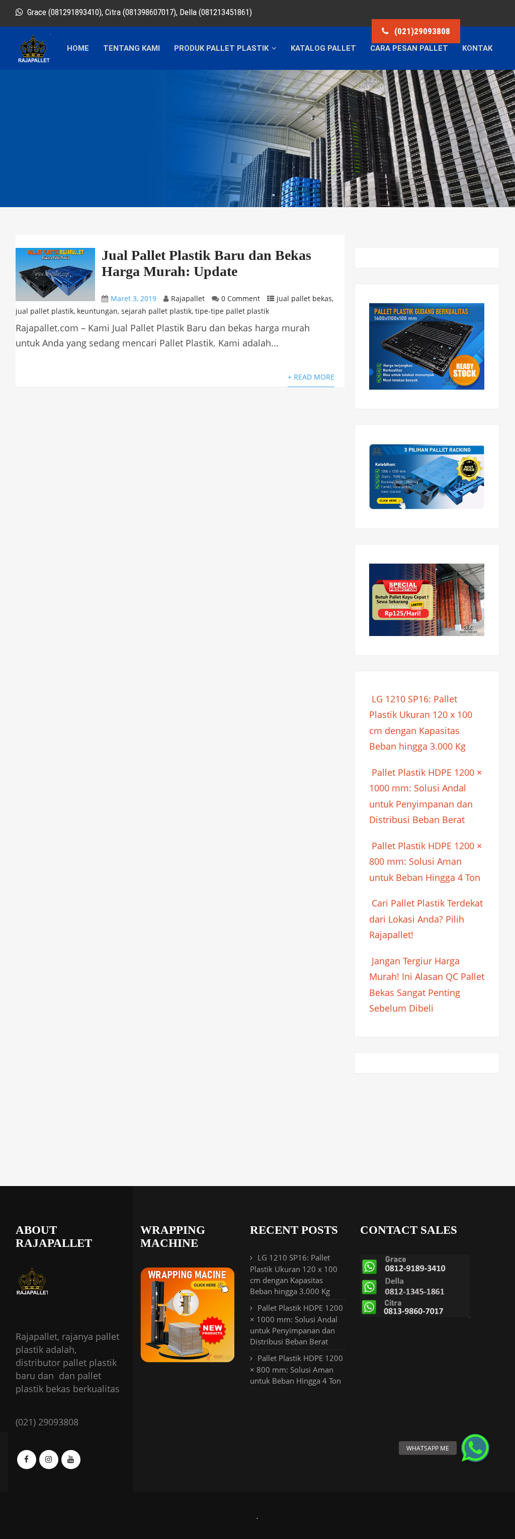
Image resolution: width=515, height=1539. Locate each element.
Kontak (477, 48)
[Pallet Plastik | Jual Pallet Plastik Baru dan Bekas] (33, 61)
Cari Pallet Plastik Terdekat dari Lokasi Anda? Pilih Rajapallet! (426, 919)
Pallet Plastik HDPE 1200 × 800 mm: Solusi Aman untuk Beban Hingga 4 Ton (425, 861)
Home (78, 48)
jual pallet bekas (304, 298)
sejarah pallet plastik (156, 311)
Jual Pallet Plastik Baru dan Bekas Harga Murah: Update (206, 263)
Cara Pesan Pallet (409, 48)
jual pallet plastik (44, 311)
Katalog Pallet (323, 48)
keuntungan (97, 311)
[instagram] (48, 1459)
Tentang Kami (131, 48)
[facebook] (26, 1459)
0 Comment (240, 298)
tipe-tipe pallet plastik (232, 311)
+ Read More (311, 377)
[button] (475, 1448)
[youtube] (70, 1459)
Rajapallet (188, 298)
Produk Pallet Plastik (221, 48)
